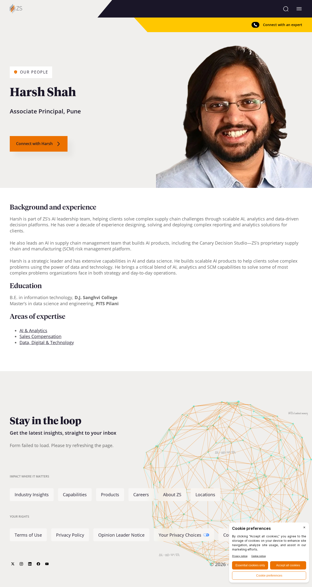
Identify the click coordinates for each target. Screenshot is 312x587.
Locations (205, 495)
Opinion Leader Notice (121, 535)
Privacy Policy (70, 535)
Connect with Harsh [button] (34, 143)
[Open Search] (286, 9)
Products (110, 495)
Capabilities (75, 495)
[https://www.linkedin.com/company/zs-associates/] (30, 564)
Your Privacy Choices (180, 535)
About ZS (172, 495)
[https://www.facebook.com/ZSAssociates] (38, 564)
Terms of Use (28, 535)
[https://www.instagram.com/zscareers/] (21, 564)
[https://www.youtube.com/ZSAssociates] (47, 564)
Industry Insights (32, 495)
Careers (141, 495)
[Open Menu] (299, 8)
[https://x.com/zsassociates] (13, 564)
